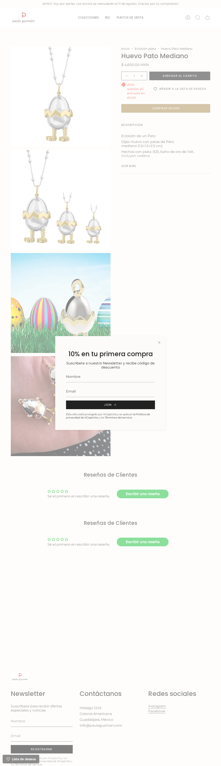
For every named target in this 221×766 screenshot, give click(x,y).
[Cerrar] (159, 342)
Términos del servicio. (119, 417)
